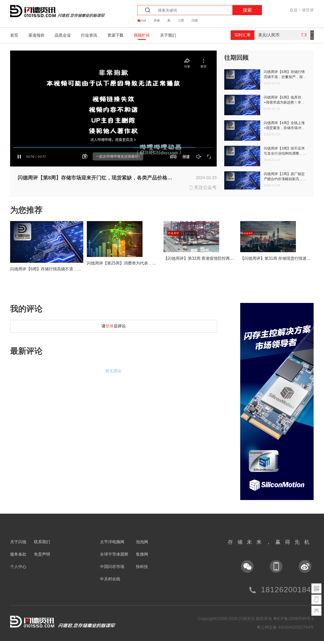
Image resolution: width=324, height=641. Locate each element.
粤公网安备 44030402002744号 (285, 627)
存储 (157, 20)
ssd (143, 20)
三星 (181, 20)
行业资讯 (89, 35)
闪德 (195, 20)
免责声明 (42, 554)
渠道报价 (36, 35)
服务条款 (18, 554)
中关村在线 (110, 579)
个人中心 (18, 566)
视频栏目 (142, 35)
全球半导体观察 (114, 554)
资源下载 (115, 35)
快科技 (142, 566)
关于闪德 (18, 542)
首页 (14, 35)
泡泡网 (142, 542)
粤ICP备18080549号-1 (293, 618)
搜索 (247, 10)
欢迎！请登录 (302, 10)
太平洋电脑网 (112, 542)
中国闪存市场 (112, 566)
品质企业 (63, 35)
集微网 (142, 554)
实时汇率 (242, 35)
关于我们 (168, 35)
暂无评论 (113, 371)
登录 (110, 326)
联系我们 (42, 542)
